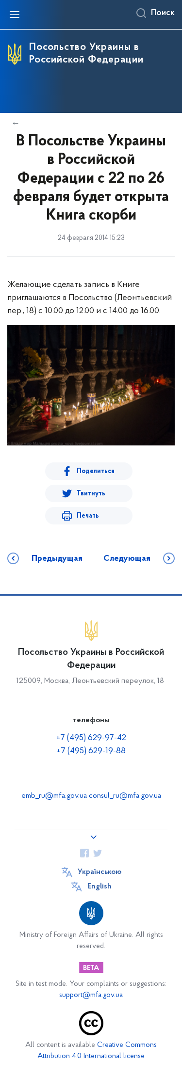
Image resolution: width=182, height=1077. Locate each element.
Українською (99, 872)
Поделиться (96, 471)
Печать (88, 516)
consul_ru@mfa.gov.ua (125, 796)
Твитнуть (91, 493)
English (99, 886)
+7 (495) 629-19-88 (91, 751)
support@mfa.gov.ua (91, 995)
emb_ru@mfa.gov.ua (54, 796)
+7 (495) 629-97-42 (91, 738)
